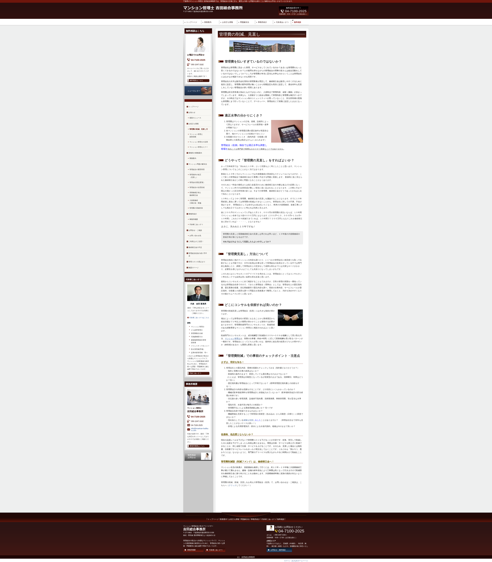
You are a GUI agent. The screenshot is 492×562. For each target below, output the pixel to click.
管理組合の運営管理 (196, 169)
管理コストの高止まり (197, 262)
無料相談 (297, 22)
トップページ (191, 22)
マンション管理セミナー (198, 147)
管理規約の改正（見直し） (195, 176)
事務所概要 (193, 219)
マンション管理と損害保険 (196, 135)
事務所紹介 (262, 22)
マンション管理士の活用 (198, 142)
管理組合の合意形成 (196, 187)
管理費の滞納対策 (196, 208)
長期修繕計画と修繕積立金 (195, 194)
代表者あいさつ (282, 22)
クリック (232, 485)
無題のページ (194, 268)
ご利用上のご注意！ (196, 241)
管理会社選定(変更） (197, 182)
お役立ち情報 (227, 22)
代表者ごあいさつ (196, 224)
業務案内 (207, 22)
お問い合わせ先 (195, 236)
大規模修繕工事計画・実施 (195, 201)
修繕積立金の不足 (195, 247)
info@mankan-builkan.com (199, 429)
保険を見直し (249, 420)
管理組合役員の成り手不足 (198, 254)
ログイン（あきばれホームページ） (296, 561)
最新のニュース (195, 118)
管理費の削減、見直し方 (198, 129)
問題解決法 (244, 22)
